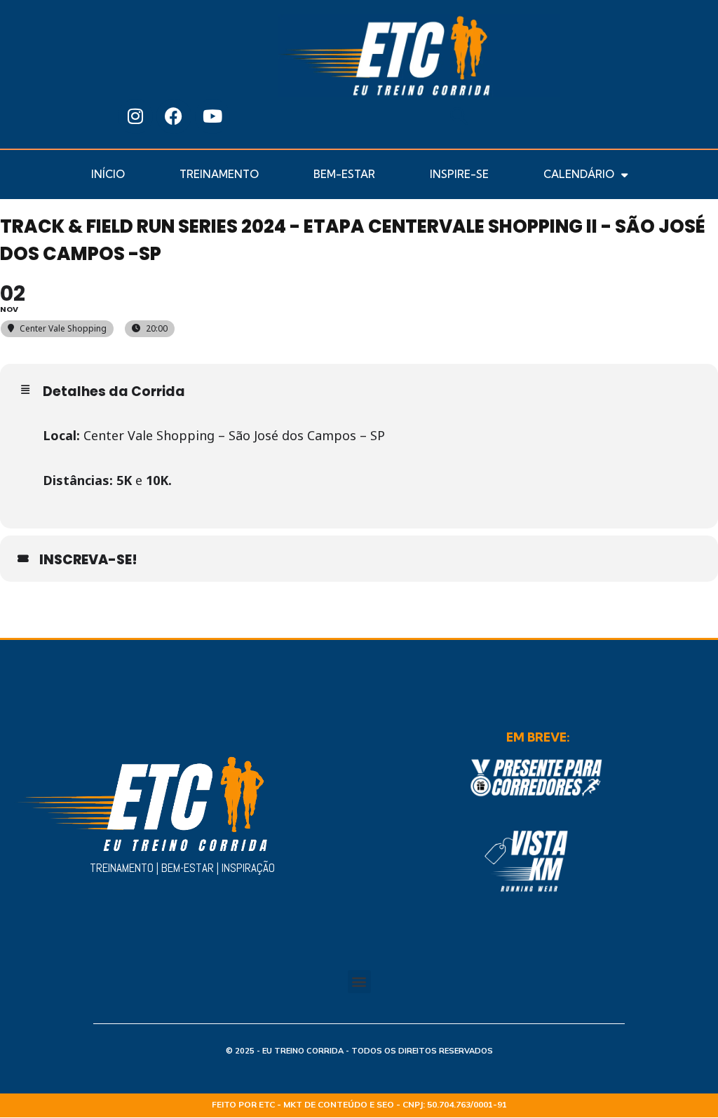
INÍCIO (108, 174)
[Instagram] (135, 116)
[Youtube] (212, 116)
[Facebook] (173, 116)
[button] (458, 116)
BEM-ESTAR (344, 174)
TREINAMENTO (219, 174)
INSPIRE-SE (459, 174)
